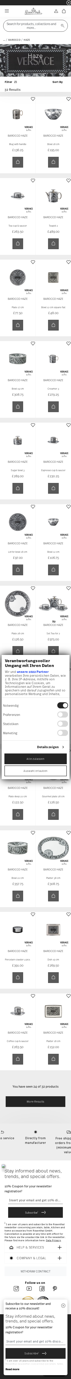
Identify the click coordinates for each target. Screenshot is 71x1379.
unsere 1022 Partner (33, 672)
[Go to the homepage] (33, 11)
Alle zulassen (35, 758)
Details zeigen (48, 747)
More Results (35, 1101)
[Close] (63, 1306)
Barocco (14, 39)
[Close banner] (68, 2)
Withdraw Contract (36, 1271)
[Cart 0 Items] (64, 11)
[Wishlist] (32, 101)
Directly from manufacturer (35, 1140)
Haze (27, 39)
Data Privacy (53, 1240)
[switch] (62, 714)
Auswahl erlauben (35, 770)
